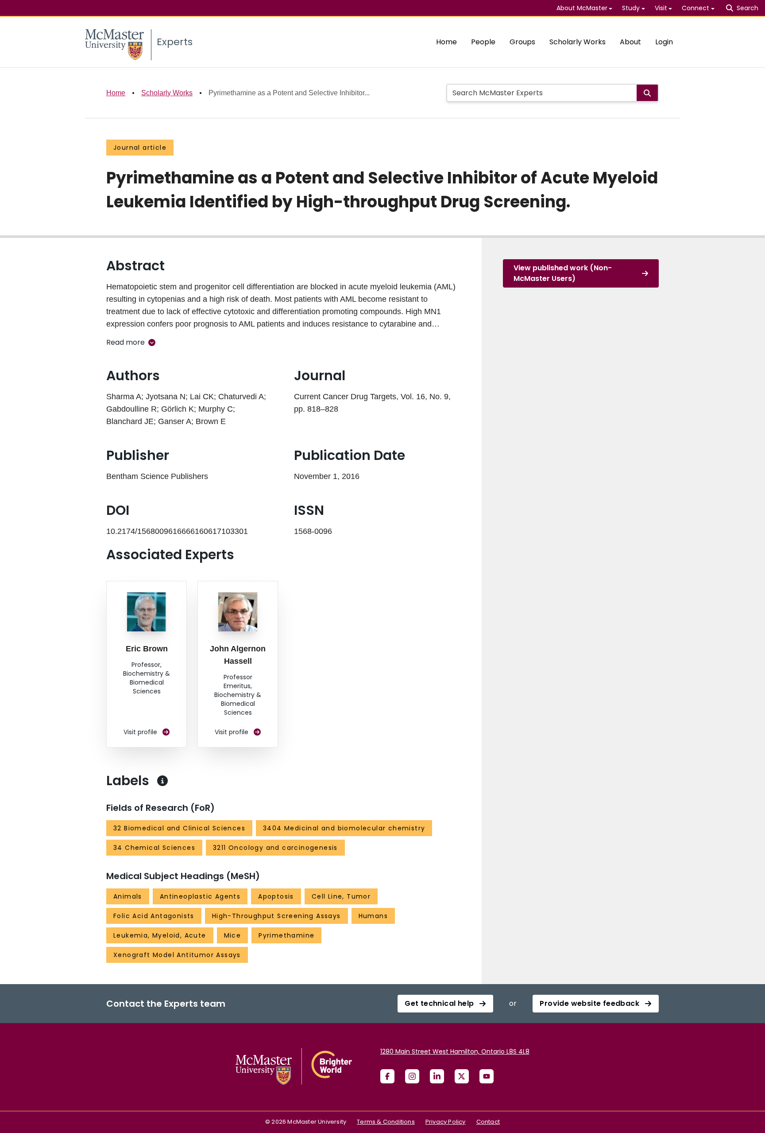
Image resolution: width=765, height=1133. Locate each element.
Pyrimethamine (286, 935)
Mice (232, 935)
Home (446, 42)
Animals (127, 896)
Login (664, 42)
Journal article (139, 147)
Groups (522, 42)
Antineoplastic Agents (200, 896)
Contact (488, 1121)
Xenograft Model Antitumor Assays (177, 954)
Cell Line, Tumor (341, 896)
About (630, 42)
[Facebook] (387, 1076)
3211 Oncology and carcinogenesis (275, 847)
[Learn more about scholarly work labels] (162, 780)
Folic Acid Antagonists (153, 915)
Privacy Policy (445, 1121)
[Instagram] (412, 1076)
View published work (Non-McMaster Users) (563, 273)
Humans (373, 915)
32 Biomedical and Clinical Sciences (179, 828)
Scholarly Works (577, 42)
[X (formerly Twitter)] (462, 1076)
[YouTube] (486, 1076)
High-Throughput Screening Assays (276, 915)
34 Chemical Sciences (154, 847)
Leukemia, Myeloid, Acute (159, 935)
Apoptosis (276, 896)
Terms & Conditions (386, 1121)
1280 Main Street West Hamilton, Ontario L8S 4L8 (454, 1051)
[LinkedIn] (437, 1076)
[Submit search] (647, 93)
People (483, 42)
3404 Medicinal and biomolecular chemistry (344, 828)
